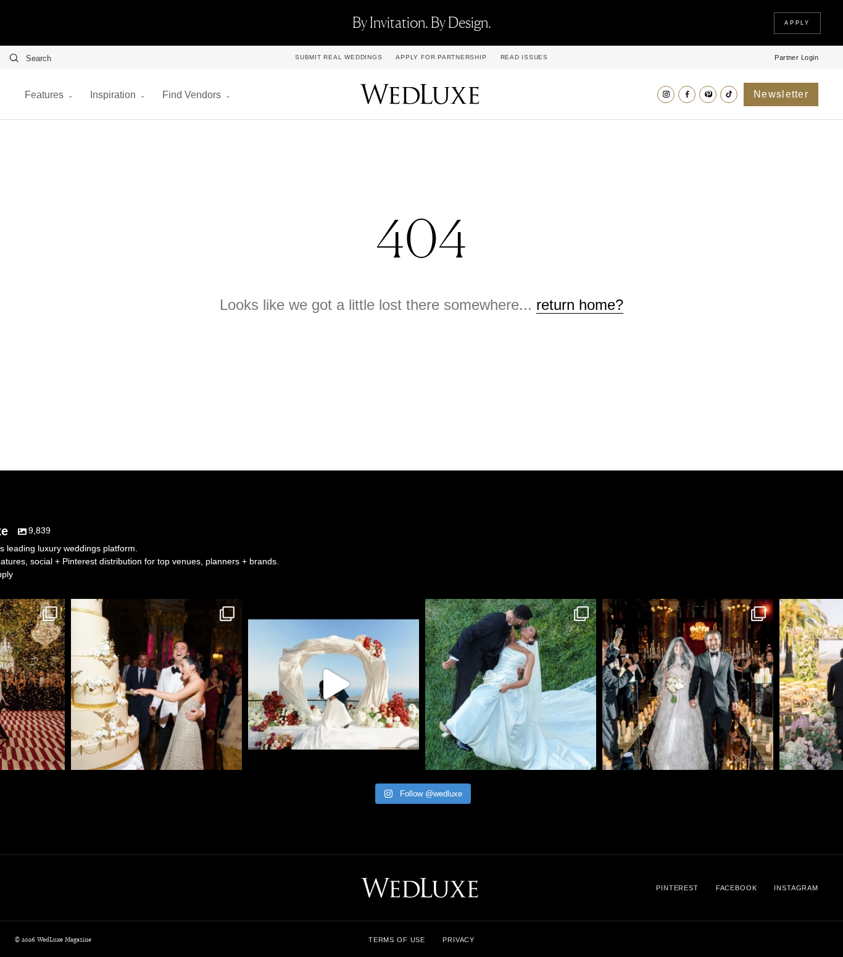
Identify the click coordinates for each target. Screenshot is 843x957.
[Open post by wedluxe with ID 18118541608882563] (687, 684)
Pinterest (677, 888)
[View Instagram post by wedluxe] (52, 755)
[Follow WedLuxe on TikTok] (728, 94)
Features (44, 95)
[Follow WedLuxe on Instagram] (666, 94)
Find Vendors (191, 95)
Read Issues (524, 57)
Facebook (736, 888)
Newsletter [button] (781, 94)
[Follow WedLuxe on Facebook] (687, 94)
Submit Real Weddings (338, 57)
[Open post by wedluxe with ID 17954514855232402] (510, 684)
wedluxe (155, 610)
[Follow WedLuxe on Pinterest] (707, 94)
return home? (579, 304)
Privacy (458, 939)
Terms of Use (396, 939)
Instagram (796, 888)
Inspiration (113, 95)
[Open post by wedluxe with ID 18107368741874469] (333, 684)
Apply (797, 23)
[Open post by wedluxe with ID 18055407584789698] (156, 684)
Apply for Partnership (441, 57)
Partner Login (796, 57)
